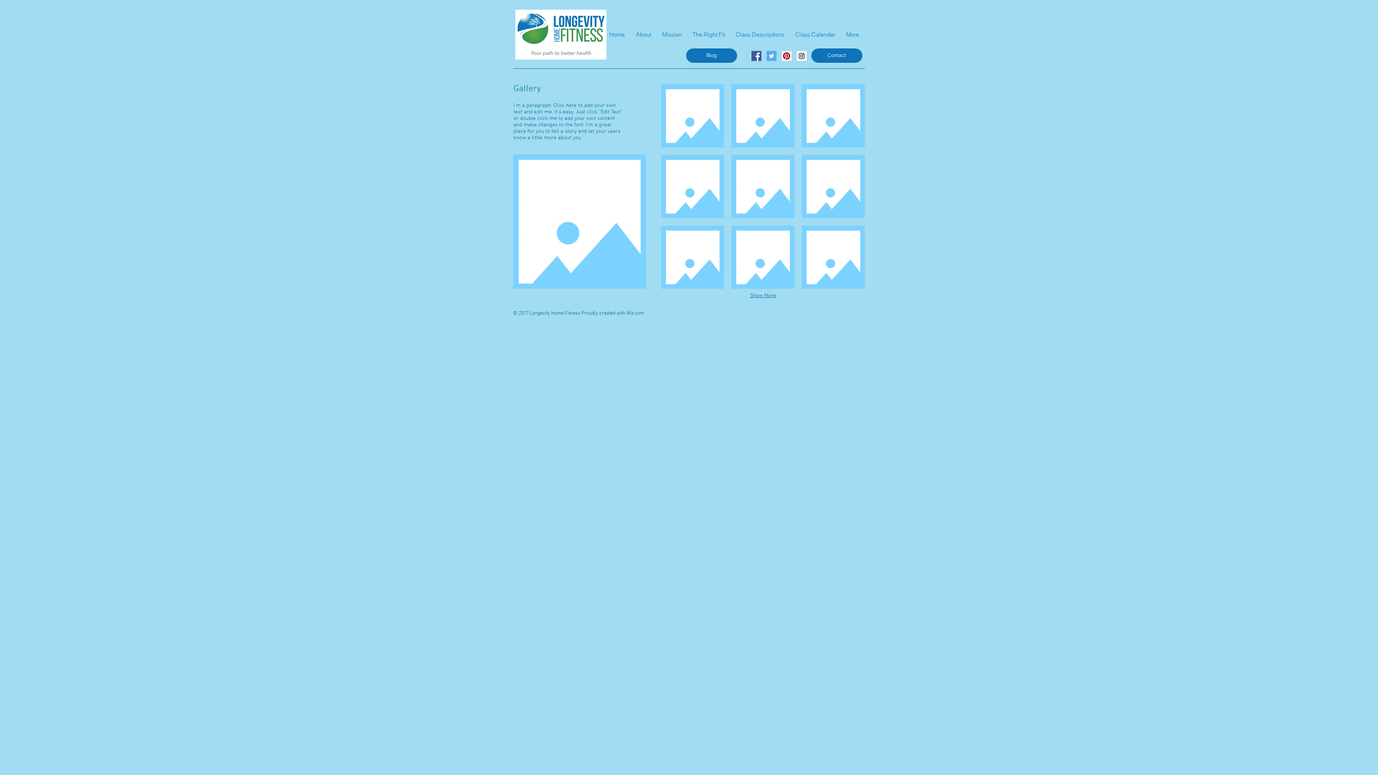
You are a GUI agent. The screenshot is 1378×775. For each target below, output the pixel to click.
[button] (692, 115)
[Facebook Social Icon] (756, 56)
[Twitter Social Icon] (772, 56)
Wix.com (635, 313)
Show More (763, 295)
